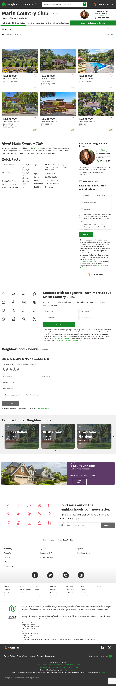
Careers (7, 557)
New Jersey (53, 593)
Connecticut (7, 596)
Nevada (52, 589)
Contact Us (8, 566)
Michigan (53, 586)
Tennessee (69, 596)
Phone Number (90, 202)
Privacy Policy (100, 266)
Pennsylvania (70, 589)
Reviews (49, 23)
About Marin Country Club (35, 23)
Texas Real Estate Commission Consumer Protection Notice (58, 667)
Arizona (6, 586)
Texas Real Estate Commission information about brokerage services (58, 665)
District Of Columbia (25, 589)
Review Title (8, 388)
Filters (112, 29)
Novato (36, 148)
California (12, 18)
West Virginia (84, 596)
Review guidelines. (44, 408)
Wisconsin (99, 586)
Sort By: (5, 34)
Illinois (37, 586)
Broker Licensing (46, 557)
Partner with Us (46, 553)
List (112, 34)
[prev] (4, 61)
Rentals (40, 656)
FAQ (5, 562)
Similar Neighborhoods (61, 23)
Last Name (101, 195)
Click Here (73, 670)
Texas (82, 586)
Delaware (22, 586)
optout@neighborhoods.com (90, 261)
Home (44, 540)
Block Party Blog (83, 553)
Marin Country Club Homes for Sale (13, 23)
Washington (84, 593)
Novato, (5, 18)
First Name (85, 195)
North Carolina (70, 586)
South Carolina (70, 593)
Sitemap (32, 656)
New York (53, 596)
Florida (21, 593)
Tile (107, 34)
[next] (36, 61)
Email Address (89, 209)
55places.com (50, 656)
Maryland (38, 593)
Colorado (6, 593)
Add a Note (84, 221)
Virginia (83, 589)
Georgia (21, 596)
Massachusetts (39, 596)
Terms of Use (84, 268)
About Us (7, 553)
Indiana (37, 589)
